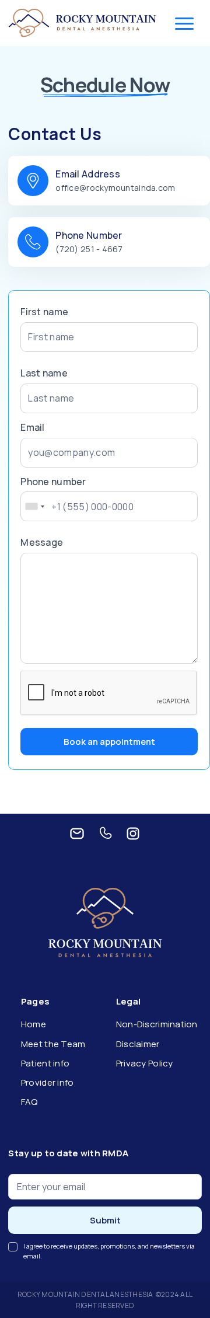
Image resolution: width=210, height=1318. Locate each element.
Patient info (45, 1063)
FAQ (29, 1102)
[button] (184, 23)
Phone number (53, 481)
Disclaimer (138, 1044)
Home (33, 1024)
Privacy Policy (144, 1063)
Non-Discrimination (157, 1024)
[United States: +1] (34, 506)
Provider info (47, 1082)
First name (44, 311)
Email (32, 427)
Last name (43, 373)
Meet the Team (53, 1044)
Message (41, 542)
